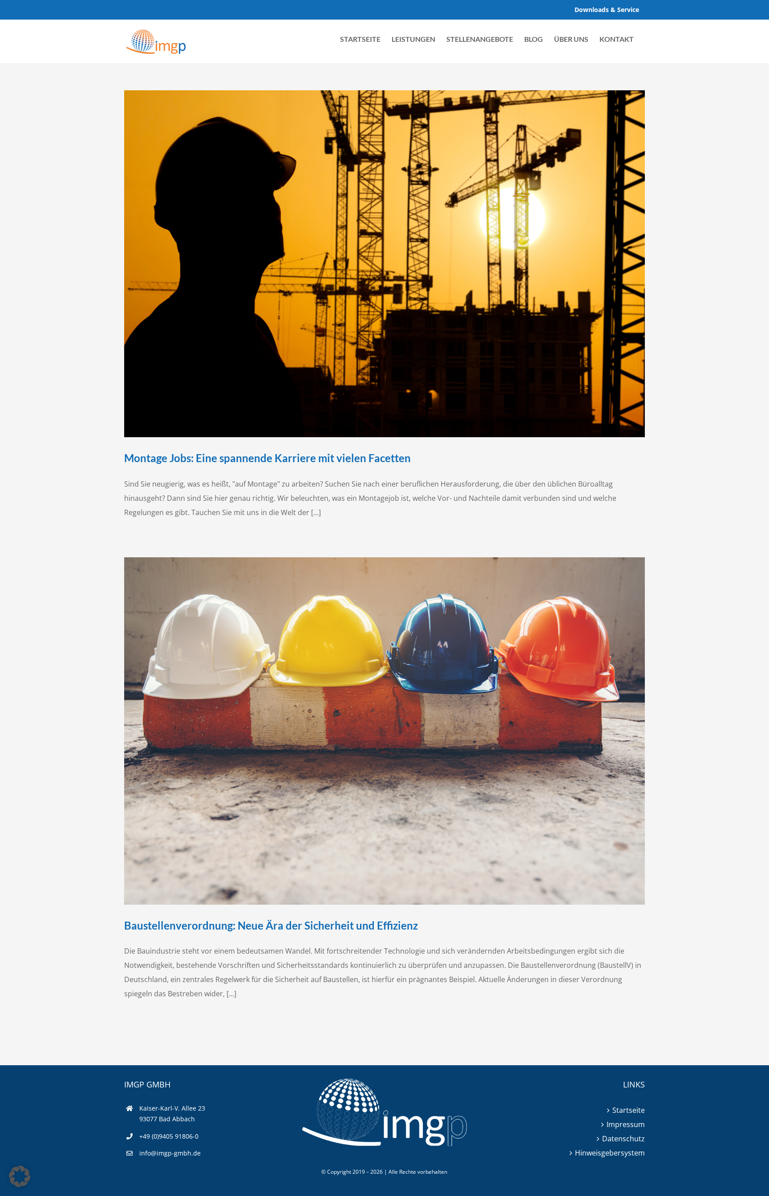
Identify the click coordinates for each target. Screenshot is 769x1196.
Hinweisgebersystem (610, 1153)
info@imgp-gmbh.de (170, 1153)
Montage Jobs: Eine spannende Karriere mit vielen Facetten (267, 457)
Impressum (626, 1124)
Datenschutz (623, 1139)
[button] (19, 1176)
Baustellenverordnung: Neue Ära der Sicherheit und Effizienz (271, 925)
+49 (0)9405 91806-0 (168, 1136)
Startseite (628, 1110)
